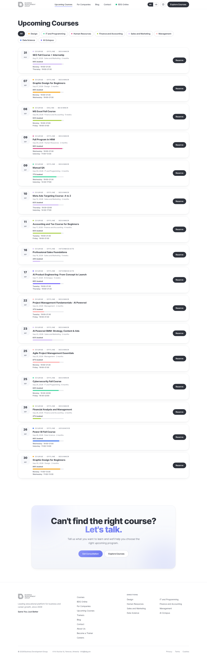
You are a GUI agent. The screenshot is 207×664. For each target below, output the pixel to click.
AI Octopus (48, 40)
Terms (177, 652)
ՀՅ (156, 4)
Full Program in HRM (44, 139)
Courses (80, 597)
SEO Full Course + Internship (48, 55)
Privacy (169, 652)
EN (150, 4)
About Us (81, 628)
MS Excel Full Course (44, 111)
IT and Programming (55, 33)
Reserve (179, 60)
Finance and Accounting (111, 33)
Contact (107, 4)
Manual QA (39, 167)
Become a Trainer (85, 633)
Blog (97, 4)
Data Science (29, 40)
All (21, 33)
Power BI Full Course (44, 431)
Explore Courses (178, 4)
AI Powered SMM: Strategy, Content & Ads (56, 330)
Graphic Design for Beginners (49, 83)
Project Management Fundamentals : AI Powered (59, 302)
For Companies (84, 4)
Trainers (80, 615)
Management (165, 33)
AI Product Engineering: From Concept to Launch (60, 274)
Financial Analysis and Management (52, 409)
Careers (80, 637)
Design (34, 33)
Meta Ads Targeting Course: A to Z (52, 195)
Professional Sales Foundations (50, 252)
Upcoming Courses (63, 4)
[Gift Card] (163, 4)
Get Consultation (90, 554)
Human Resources (82, 33)
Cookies (186, 652)
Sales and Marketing (140, 33)
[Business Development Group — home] (27, 4)
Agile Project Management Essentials (53, 353)
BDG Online (123, 4)
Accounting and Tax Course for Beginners (56, 224)
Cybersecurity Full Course (47, 381)
